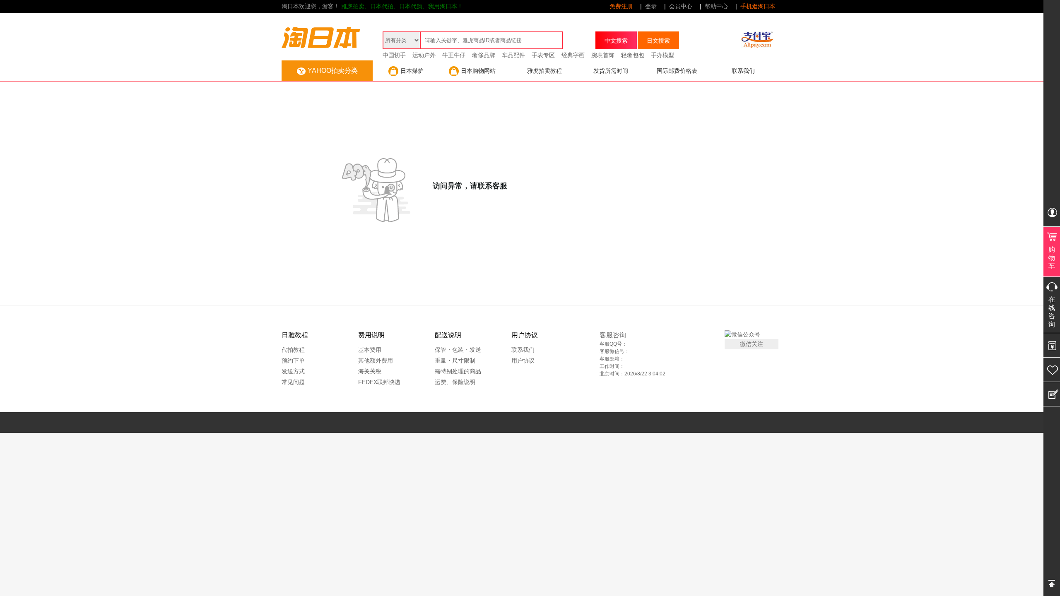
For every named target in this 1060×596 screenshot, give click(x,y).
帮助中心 (716, 6)
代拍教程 (293, 349)
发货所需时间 (610, 70)
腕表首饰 (602, 55)
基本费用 (369, 349)
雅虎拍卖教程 (544, 70)
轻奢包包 (632, 55)
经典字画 (573, 55)
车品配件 (513, 55)
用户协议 (523, 360)
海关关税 (369, 371)
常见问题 (293, 382)
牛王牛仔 (453, 55)
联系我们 (743, 70)
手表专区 (543, 55)
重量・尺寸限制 (455, 360)
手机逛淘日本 (757, 6)
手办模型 (662, 55)
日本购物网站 (478, 70)
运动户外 (424, 55)
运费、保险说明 (455, 382)
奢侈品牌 (483, 55)
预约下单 (293, 360)
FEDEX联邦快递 (379, 382)
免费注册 (621, 6)
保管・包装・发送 (458, 349)
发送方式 (293, 371)
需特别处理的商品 (458, 371)
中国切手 (394, 55)
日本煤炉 (412, 70)
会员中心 (680, 6)
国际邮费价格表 (677, 70)
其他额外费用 (375, 360)
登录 (651, 6)
